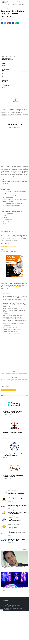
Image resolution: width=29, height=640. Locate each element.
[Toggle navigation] (27, 2)
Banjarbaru (10, 497)
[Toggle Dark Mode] (22, 2)
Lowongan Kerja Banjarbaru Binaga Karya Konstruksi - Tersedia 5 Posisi (17, 499)
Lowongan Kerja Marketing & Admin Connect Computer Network (12, 433)
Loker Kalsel (7, 4)
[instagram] (19, 1)
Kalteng (15, 490)
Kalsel (15, 497)
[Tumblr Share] (13, 23)
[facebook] (17, 1)
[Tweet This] (5, 23)
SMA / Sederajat (19, 504)
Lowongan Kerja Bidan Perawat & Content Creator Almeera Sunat (18, 513)
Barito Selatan (10, 490)
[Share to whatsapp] (16, 23)
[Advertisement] (14, 40)
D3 (13, 497)
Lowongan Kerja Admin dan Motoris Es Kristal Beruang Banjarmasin (13, 454)
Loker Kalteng (21, 4)
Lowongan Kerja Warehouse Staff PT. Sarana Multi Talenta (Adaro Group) (16, 492)
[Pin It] (7, 23)
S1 (17, 490)
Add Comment (9, 390)
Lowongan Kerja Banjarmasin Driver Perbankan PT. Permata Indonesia (12, 411)
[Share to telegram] (18, 23)
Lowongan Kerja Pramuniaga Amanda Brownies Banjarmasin (13, 475)
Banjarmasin (10, 504)
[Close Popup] (1, 610)
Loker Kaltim (14, 4)
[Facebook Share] (2, 23)
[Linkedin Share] (10, 23)
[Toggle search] (24, 1)
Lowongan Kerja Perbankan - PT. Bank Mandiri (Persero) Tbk (17, 540)
